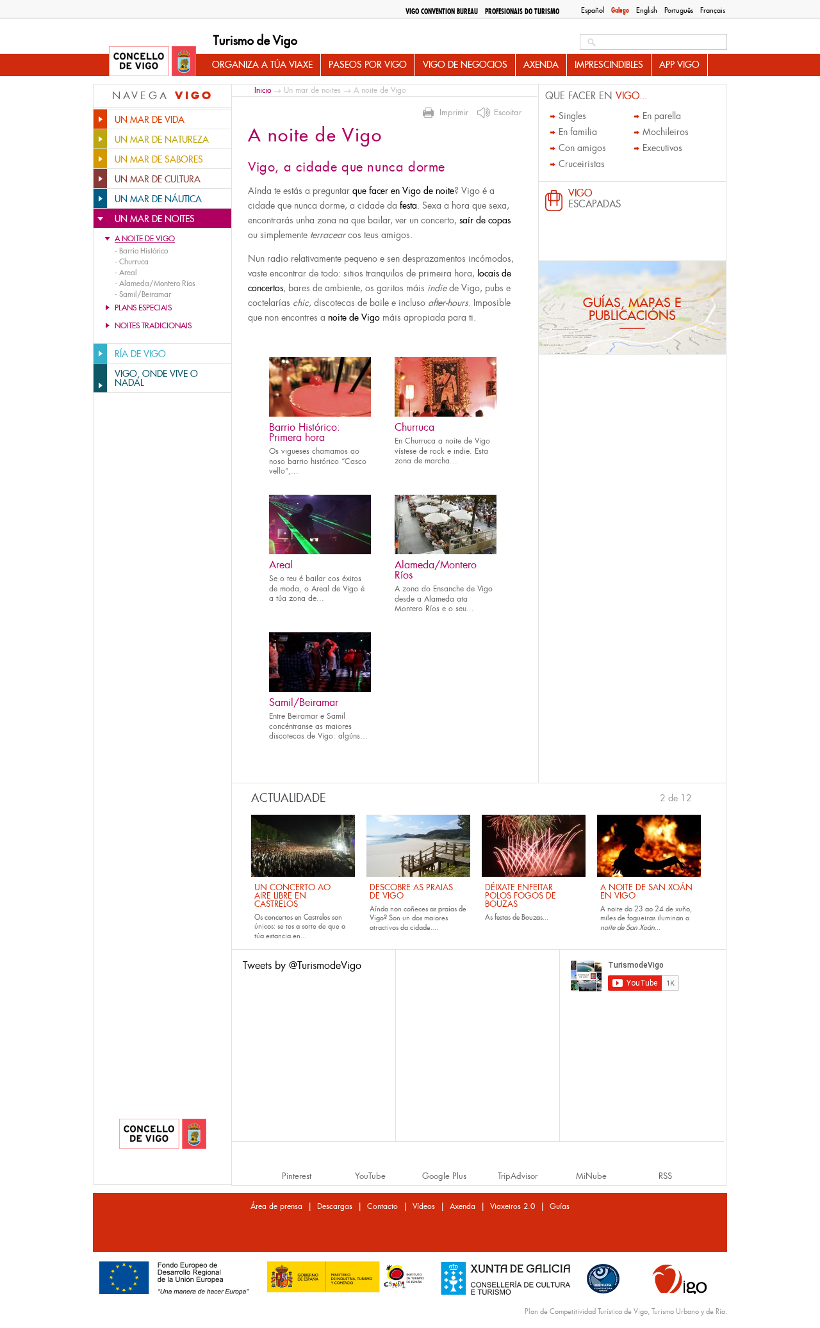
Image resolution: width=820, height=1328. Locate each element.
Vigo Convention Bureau (442, 11)
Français (712, 10)
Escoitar (507, 113)
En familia (578, 132)
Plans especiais (143, 308)
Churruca (414, 427)
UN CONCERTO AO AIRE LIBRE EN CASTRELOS (292, 895)
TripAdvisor (517, 1176)
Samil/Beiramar (303, 702)
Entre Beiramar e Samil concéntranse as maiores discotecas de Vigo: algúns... (318, 726)
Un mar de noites (312, 90)
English (646, 10)
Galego (620, 10)
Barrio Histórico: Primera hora (304, 432)
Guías (560, 1206)
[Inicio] (152, 62)
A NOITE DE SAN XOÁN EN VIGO (646, 891)
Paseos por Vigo (368, 64)
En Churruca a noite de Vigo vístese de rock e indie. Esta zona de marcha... (442, 451)
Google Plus (444, 1176)
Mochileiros (666, 132)
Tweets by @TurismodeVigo (302, 965)
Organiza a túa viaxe (262, 64)
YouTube (370, 1176)
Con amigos (582, 148)
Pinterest (296, 1176)
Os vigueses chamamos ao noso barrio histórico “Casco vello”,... (317, 461)
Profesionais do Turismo (522, 11)
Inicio (262, 90)
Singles (572, 116)
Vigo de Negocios (465, 64)
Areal (281, 565)
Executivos (662, 148)
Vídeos (424, 1206)
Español (592, 10)
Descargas (334, 1206)
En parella (662, 116)
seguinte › (698, 796)
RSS (665, 1176)
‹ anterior (654, 796)
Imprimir (453, 113)
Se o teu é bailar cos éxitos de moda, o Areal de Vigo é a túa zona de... (317, 588)
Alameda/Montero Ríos (436, 570)
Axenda (541, 64)
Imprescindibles (609, 64)
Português (678, 10)
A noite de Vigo (145, 239)
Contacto (382, 1206)
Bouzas (532, 917)
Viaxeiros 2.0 (512, 1206)
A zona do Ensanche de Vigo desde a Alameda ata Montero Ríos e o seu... (444, 599)
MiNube (591, 1176)
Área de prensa (276, 1206)
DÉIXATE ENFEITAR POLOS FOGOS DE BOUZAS (520, 895)
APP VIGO (679, 64)
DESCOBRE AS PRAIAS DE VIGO (411, 891)
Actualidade (288, 798)
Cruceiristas (582, 164)
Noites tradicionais (153, 326)
